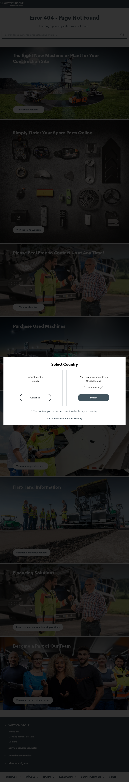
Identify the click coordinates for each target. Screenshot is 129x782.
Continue (35, 397)
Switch (93, 397)
